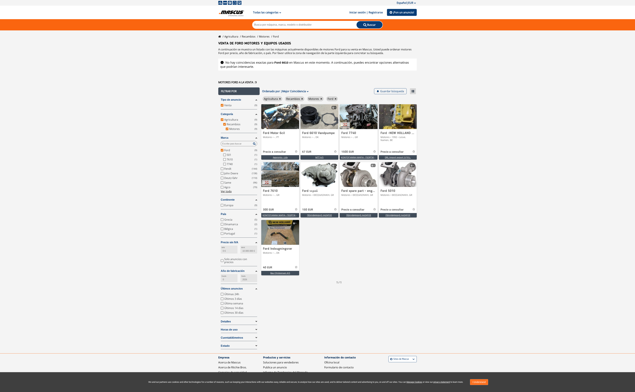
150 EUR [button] (307, 209)
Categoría (227, 114)
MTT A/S (319, 157)
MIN (223, 247)
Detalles (226, 321)
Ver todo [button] (226, 191)
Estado (225, 345)
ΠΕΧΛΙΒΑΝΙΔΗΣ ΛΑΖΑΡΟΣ (319, 215)
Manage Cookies (414, 382)
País (223, 214)
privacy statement (441, 382)
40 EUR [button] (267, 267)
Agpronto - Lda (280, 157)
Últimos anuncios (232, 288)
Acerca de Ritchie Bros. (232, 367)
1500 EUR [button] (347, 151)
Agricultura (231, 36)
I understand (479, 382)
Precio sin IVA (229, 242)
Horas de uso (229, 329)
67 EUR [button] (306, 151)
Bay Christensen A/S (280, 273)
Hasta (243, 276)
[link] (280, 116)
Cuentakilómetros (232, 337)
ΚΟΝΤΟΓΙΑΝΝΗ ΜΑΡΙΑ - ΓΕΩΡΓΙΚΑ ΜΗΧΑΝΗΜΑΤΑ (366, 157)
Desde (224, 276)
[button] (239, 91)
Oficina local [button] (331, 362)
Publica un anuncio (275, 367)
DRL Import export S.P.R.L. (398, 157)
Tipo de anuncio (231, 99)
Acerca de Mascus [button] (229, 362)
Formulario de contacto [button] (339, 367)
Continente (228, 199)
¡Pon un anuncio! (403, 12)
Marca (224, 137)
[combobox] (390, 359)
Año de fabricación (233, 271)
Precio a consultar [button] (274, 151)
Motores (264, 36)
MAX (243, 247)
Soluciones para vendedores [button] (281, 362)
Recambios (248, 36)
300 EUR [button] (268, 209)
